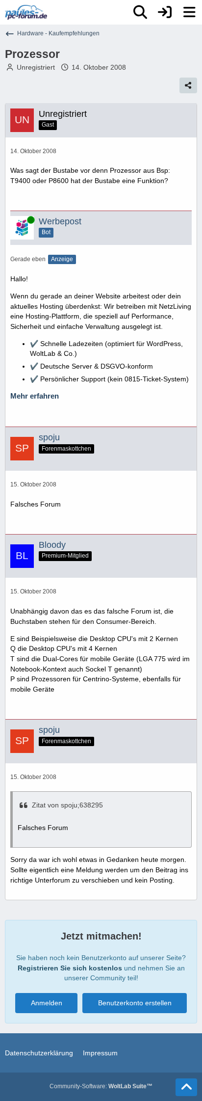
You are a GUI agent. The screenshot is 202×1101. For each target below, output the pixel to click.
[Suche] (140, 12)
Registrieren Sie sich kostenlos (70, 968)
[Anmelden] (165, 12)
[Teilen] (188, 85)
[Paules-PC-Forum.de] (26, 12)
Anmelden (46, 1003)
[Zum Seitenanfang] (186, 1087)
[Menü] (189, 12)
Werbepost (60, 221)
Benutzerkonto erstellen (135, 1003)
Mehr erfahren (34, 396)
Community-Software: (101, 1086)
